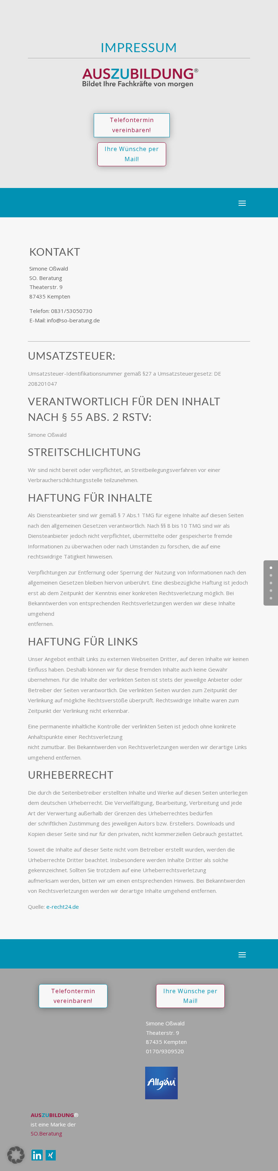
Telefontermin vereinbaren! (132, 125)
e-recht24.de (62, 906)
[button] (16, 1155)
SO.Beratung (46, 1133)
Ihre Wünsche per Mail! (132, 154)
